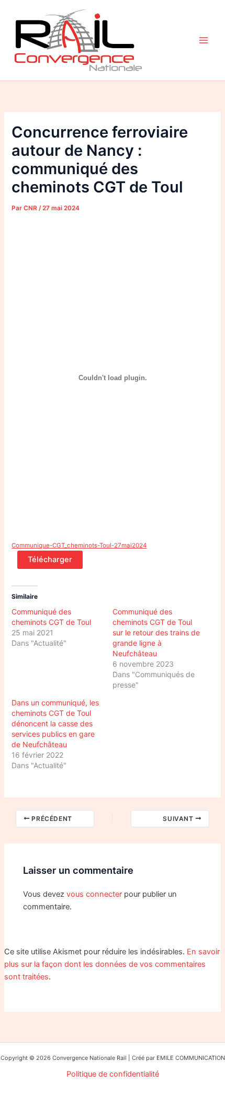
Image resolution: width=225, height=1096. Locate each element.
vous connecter (94, 894)
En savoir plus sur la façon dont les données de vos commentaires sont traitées (112, 964)
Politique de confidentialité (112, 1074)
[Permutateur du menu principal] (204, 40)
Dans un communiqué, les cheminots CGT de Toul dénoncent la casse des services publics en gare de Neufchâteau (55, 723)
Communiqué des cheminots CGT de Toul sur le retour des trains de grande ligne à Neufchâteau (156, 632)
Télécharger (50, 559)
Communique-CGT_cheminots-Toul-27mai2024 (79, 545)
